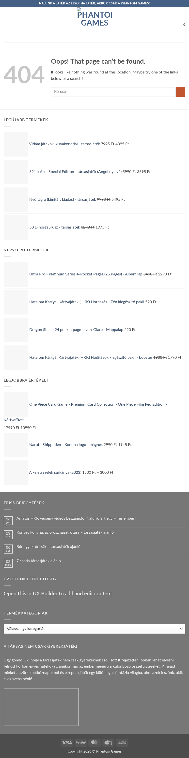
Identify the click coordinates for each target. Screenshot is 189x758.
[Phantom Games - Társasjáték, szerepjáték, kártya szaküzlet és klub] (95, 25)
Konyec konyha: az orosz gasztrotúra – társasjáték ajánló (65, 532)
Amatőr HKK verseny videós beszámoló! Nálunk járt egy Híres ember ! (76, 518)
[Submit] (180, 92)
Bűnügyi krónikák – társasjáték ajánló (48, 547)
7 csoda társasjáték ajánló (38, 561)
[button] (7, 25)
